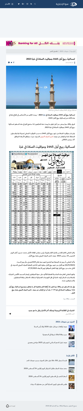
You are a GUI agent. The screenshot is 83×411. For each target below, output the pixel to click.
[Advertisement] (41, 23)
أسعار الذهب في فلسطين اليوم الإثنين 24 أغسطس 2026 (48, 376)
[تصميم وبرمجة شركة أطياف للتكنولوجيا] (10, 405)
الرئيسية (72, 51)
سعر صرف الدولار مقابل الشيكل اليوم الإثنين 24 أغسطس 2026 (45, 368)
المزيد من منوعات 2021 (65, 322)
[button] (9, 4)
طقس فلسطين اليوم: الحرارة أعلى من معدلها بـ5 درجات (48, 384)
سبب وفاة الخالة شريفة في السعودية (55, 334)
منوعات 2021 (64, 51)
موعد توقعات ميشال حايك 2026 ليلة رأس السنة (50, 326)
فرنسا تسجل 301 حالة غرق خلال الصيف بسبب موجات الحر (47, 360)
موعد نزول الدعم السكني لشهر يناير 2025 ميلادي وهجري (47, 342)
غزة (44, 114)
